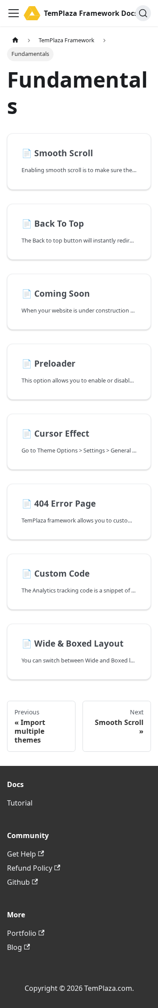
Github (18, 882)
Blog (14, 947)
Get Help (21, 854)
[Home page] (15, 40)
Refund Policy (29, 868)
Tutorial (19, 803)
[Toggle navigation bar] (13, 13)
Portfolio (21, 933)
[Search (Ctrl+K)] (143, 13)
